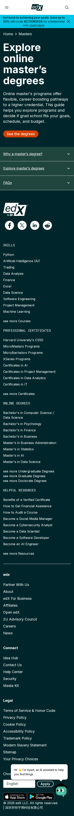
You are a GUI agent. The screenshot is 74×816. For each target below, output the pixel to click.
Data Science (13, 293)
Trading (8, 267)
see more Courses (17, 321)
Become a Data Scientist (21, 531)
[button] (9, 225)
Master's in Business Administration (29, 443)
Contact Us (12, 665)
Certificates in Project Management (29, 372)
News (8, 633)
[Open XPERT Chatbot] (61, 788)
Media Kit (11, 686)
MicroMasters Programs (21, 346)
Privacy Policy (14, 717)
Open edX (11, 612)
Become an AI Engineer (21, 544)
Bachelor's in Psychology (22, 424)
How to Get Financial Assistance (27, 506)
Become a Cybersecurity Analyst (27, 525)
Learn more (37, 25)
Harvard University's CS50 (23, 340)
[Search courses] (67, 7)
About (8, 591)
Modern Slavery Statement (25, 745)
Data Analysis (13, 274)
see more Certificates (19, 394)
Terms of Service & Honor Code (29, 710)
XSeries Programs (16, 359)
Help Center (13, 672)
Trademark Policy (17, 738)
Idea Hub (10, 658)
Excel (7, 286)
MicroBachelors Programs (23, 353)
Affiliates (10, 605)
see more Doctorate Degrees (25, 481)
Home (8, 34)
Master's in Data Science (21, 462)
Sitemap (9, 752)
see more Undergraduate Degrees (28, 471)
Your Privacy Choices (20, 759)
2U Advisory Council (20, 619)
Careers (9, 626)
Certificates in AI (15, 365)
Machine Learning (16, 312)
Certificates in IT (15, 384)
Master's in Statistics (18, 449)
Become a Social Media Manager (27, 519)
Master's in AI (13, 455)
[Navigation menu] (6, 7)
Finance (9, 280)
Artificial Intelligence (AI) (21, 261)
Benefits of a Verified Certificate (26, 500)
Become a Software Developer (26, 538)
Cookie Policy (14, 724)
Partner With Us (16, 585)
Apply (45, 784)
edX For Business (17, 598)
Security (9, 679)
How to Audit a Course (20, 512)
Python (8, 255)
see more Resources (18, 553)
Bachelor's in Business (20, 436)
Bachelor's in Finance (19, 430)
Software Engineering (19, 299)
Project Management (18, 305)
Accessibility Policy (19, 731)
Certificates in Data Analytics (24, 378)
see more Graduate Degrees (24, 476)
